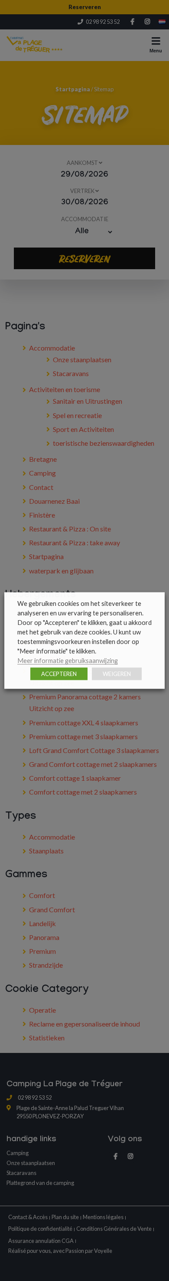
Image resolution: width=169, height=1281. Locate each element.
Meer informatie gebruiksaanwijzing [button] (67, 660)
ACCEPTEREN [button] (59, 673)
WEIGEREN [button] (117, 673)
